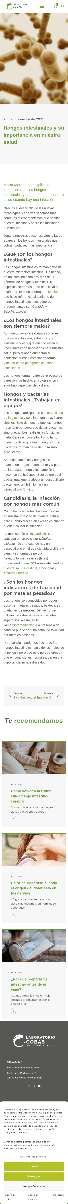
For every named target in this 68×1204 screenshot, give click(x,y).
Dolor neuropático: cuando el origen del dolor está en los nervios (34, 888)
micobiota (52, 292)
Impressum (58, 1195)
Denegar (34, 1176)
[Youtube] (39, 1086)
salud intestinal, (26, 568)
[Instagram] (34, 1086)
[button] (42, 6)
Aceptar (34, 1166)
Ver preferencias (34, 1186)
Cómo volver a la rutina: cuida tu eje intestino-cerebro (32, 796)
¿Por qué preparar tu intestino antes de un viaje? (29, 984)
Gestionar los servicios (33, 1157)
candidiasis (42, 534)
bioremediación (23, 625)
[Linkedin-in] (29, 1086)
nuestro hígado (17, 573)
